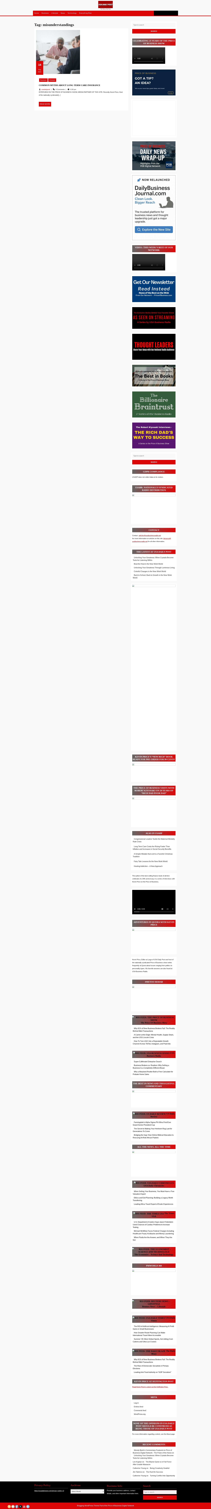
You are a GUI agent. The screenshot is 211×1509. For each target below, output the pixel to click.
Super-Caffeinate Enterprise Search (148, 1062)
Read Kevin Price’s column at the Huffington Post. (150, 1387)
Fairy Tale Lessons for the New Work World (150, 861)
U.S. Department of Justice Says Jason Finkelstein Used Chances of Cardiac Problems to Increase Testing (153, 1224)
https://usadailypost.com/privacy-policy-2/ (49, 1491)
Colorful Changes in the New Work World (150, 571)
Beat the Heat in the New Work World (148, 564)
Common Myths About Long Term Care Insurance (69, 85)
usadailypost (45, 89)
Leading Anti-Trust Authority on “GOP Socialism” (152, 1372)
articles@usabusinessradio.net (150, 535)
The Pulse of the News (105, 9)
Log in (136, 1403)
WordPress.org (140, 1414)
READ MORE (45, 105)
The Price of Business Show (154, 1022)
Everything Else (85, 13)
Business (45, 13)
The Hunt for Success (154, 1472)
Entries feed (138, 1407)
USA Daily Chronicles (154, 1185)
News (63, 13)
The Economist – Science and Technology (153, 1254)
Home (36, 13)
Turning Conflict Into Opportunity (162, 1476)
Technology (72, 13)
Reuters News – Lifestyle (154, 1306)
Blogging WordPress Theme (88, 1506)
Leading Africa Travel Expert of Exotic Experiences (153, 1204)
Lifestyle (54, 13)
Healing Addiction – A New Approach (148, 866)
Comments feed (140, 1410)
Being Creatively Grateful (159, 1468)
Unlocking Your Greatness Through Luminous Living (154, 568)
